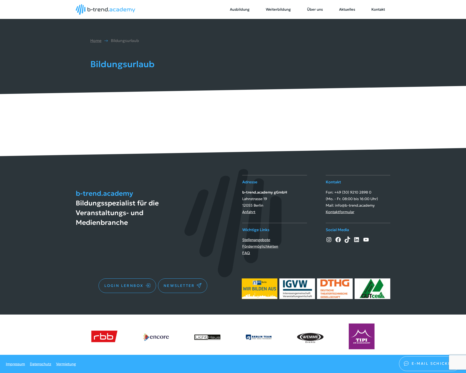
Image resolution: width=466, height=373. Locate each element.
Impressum (15, 364)
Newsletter (179, 285)
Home (95, 40)
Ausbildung (240, 9)
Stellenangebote (256, 239)
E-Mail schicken (433, 363)
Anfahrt (248, 212)
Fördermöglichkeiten (260, 246)
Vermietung (66, 364)
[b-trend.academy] (105, 9)
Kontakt (378, 9)
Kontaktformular (340, 212)
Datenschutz (40, 364)
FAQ (246, 253)
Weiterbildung (278, 9)
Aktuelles (347, 9)
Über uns (315, 9)
